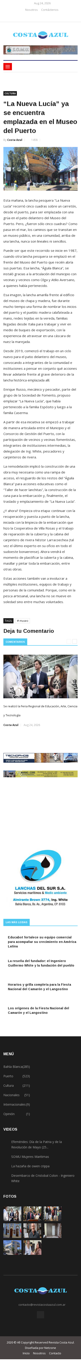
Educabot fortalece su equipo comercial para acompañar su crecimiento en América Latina (42, 941)
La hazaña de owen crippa (30, 1166)
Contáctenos (49, 10)
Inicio (26, 1353)
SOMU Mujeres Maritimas (30, 1156)
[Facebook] (39, 17)
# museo (22, 621)
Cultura (10, 93)
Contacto (55, 1353)
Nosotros (31, 10)
